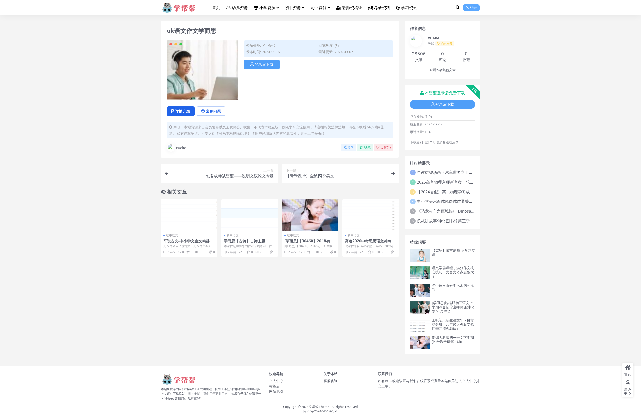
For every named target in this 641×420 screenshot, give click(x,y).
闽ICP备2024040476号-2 (320, 411)
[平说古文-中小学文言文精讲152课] (189, 215)
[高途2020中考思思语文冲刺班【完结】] (370, 215)
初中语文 (269, 45)
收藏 (367, 147)
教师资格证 (352, 7)
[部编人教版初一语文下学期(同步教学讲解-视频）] (420, 342)
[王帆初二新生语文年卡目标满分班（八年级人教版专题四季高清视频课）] (420, 324)
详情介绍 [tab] (182, 111)
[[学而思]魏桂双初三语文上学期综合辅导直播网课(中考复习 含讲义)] (420, 307)
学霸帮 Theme (319, 407)
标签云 (274, 386)
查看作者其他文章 (443, 70)
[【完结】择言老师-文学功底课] (420, 255)
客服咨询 (331, 380)
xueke (181, 147)
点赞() (385, 147)
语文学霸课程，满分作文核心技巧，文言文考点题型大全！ (453, 272)
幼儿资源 (240, 7)
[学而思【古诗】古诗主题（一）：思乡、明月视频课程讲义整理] (249, 215)
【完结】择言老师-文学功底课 (453, 252)
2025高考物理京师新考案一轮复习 (447, 182)
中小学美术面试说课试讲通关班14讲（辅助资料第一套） (467, 201)
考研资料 (382, 7)
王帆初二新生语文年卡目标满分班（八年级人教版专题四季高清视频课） (453, 324)
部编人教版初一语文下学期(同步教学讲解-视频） (453, 339)
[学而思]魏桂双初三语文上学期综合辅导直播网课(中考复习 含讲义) (453, 307)
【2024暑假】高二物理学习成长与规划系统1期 (458, 192)
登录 (473, 8)
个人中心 (276, 380)
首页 (216, 7)
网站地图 (276, 391)
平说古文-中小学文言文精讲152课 (188, 243)
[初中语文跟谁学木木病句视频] (420, 290)
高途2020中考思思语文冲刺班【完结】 (370, 243)
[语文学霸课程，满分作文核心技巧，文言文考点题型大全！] (420, 272)
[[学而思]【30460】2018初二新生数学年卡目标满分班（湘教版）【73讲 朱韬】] (310, 215)
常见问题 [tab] (213, 111)
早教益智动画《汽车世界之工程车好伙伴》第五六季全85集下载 (473, 172)
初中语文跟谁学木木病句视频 (453, 287)
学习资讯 (409, 7)
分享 (350, 147)
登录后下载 (264, 64)
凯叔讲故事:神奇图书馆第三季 (443, 221)
